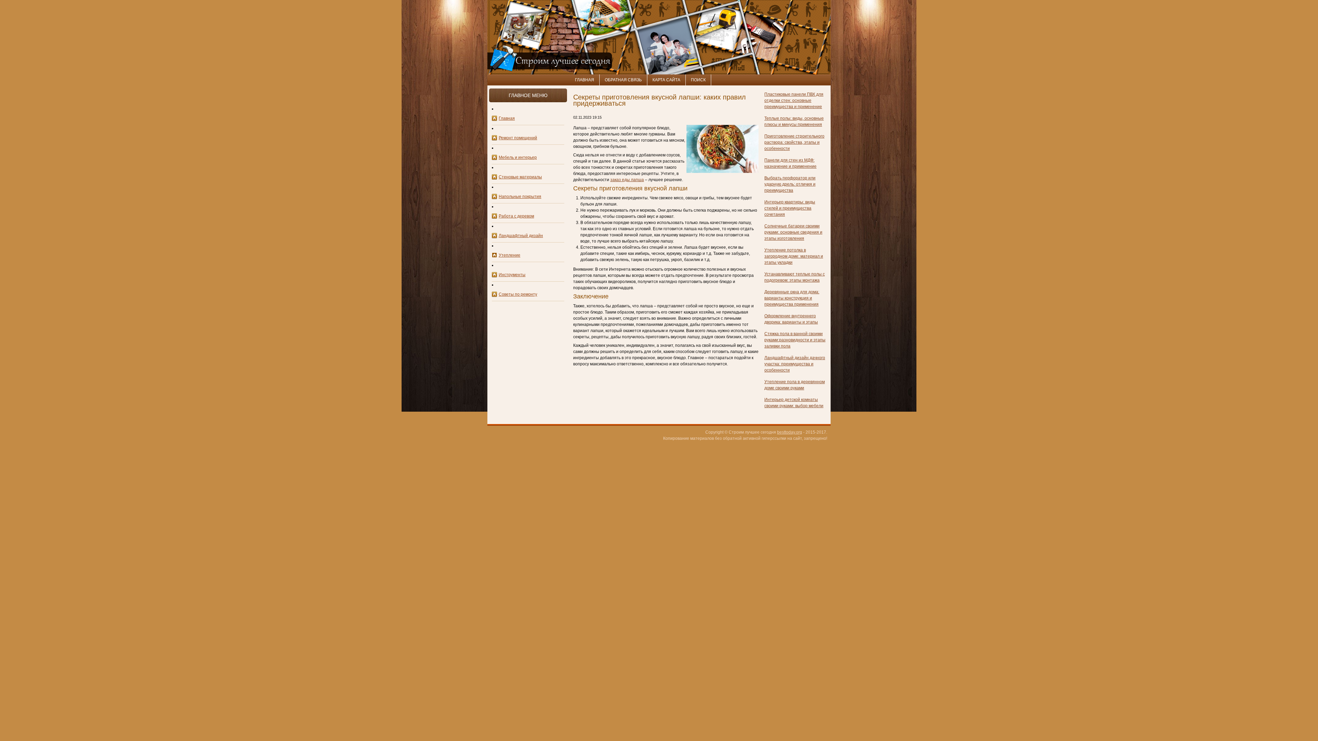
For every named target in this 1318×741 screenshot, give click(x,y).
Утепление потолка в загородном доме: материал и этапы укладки (793, 256)
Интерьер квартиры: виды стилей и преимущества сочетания (789, 208)
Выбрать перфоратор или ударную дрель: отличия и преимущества (790, 184)
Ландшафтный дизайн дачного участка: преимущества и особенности (794, 364)
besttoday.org (789, 432)
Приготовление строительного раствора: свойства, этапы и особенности (794, 142)
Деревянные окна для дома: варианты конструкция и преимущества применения (791, 298)
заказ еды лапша (627, 179)
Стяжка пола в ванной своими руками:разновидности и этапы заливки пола (794, 340)
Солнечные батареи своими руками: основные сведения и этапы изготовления (793, 232)
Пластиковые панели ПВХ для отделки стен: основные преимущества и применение (793, 100)
